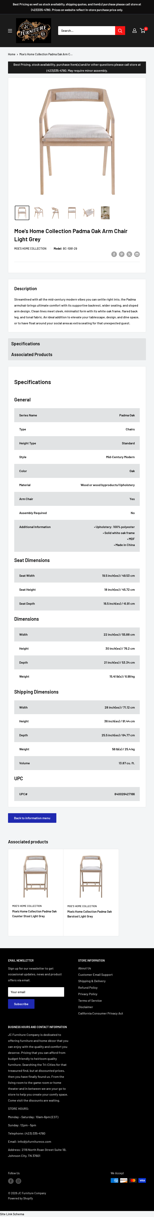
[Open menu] (10, 30)
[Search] (120, 30)
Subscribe (21, 1004)
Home (11, 54)
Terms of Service (90, 1000)
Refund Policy (88, 987)
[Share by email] (137, 254)
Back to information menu (32, 818)
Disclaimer (85, 1007)
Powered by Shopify (20, 1198)
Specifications (25, 343)
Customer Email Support (95, 974)
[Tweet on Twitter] (129, 254)
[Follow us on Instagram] (18, 1181)
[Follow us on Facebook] (11, 1181)
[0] (142, 30)
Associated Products (31, 354)
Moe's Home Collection (30, 248)
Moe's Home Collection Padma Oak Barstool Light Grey (89, 914)
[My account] (135, 30)
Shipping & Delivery (92, 981)
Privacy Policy (87, 994)
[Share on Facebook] (114, 254)
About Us (84, 968)
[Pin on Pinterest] (122, 254)
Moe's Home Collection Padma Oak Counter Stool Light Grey (34, 913)
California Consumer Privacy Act (100, 1013)
